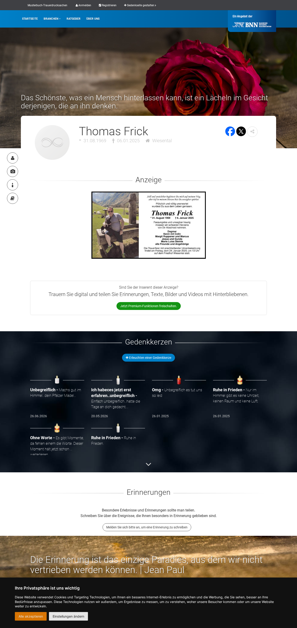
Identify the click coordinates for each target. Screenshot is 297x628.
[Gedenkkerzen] (12, 184)
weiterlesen (39, 454)
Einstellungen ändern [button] (68, 616)
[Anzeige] (12, 171)
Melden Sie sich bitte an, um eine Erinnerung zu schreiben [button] (146, 527)
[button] (252, 131)
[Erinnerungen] (12, 198)
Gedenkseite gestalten (140, 5)
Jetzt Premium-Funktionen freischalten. (148, 306)
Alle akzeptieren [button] (31, 616)
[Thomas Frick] (12, 158)
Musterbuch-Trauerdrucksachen (47, 5)
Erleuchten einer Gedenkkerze (149, 358)
